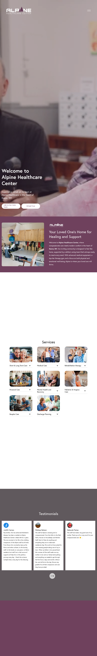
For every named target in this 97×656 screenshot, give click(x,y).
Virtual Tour (30, 206)
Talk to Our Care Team (10, 206)
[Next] (52, 576)
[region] (48, 545)
